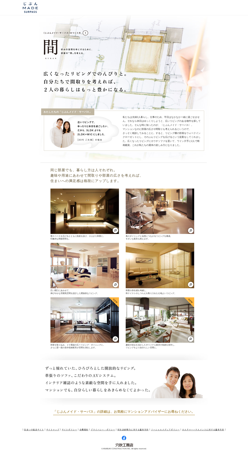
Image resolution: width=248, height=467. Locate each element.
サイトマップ (52, 429)
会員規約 (83, 429)
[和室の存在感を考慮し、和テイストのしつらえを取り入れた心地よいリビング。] (160, 265)
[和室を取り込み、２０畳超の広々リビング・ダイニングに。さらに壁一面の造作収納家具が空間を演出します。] (84, 320)
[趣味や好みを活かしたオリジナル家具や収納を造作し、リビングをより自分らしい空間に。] (160, 320)
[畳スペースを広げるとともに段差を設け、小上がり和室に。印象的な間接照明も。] (84, 211)
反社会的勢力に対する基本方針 (133, 429)
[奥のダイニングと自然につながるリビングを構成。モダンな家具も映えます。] (160, 211)
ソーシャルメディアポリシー (165, 429)
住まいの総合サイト (34, 429)
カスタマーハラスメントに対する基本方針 (203, 429)
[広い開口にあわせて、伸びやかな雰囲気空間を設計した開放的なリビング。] (84, 265)
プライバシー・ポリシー (103, 429)
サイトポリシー (69, 429)
